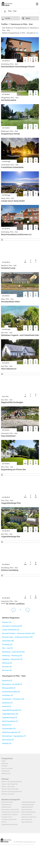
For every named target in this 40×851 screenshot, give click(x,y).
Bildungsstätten (7, 802)
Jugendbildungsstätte (10, 824)
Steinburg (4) (7, 663)
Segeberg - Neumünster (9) (12, 659)
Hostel (4, 822)
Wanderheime (6, 807)
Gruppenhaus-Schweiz (10, 814)
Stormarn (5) (7, 670)
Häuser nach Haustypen (10, 789)
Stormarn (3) (7, 667)
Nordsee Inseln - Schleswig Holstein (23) (17, 637)
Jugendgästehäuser (28, 802)
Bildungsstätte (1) (8, 688)
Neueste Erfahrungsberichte (12, 791)
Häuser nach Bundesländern (12, 781)
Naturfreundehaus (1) (10, 721)
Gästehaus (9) (7, 703)
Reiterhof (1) (6, 725)
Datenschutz (6, 773)
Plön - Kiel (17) (7, 648)
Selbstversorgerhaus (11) (11, 732)
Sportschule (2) (8, 740)
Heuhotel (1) (6, 706)
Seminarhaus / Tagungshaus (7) (14, 736)
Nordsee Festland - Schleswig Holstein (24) (18, 633)
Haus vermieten (7, 768)
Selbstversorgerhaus (28, 817)
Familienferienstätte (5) (11, 692)
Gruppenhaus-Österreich (10, 812)
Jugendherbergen (27, 804)
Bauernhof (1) (7, 681)
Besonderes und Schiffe (10, 809)
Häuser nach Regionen (10, 784)
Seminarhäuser (26, 819)
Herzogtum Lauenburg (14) (12, 626)
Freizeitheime (6, 804)
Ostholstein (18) (8, 641)
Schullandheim (26, 814)
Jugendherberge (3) (9, 717)
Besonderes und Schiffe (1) (12, 684)
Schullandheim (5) (9, 729)
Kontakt (4, 766)
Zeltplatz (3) (6, 743)
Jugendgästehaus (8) (10, 714)
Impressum (6, 771)
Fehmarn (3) (6, 622)
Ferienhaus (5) (7, 695)
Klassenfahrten (26, 809)
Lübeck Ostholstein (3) (10, 630)
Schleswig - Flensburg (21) (12, 656)
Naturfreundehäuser (28, 812)
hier (37, 33)
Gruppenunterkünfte (9, 819)
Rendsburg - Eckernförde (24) (13, 652)
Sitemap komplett (8, 794)
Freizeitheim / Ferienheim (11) (13, 699)
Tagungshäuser (26, 822)
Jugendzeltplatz (27, 807)
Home (4, 761)
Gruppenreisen (7, 817)
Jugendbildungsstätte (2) (11, 710)
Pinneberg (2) (7, 644)
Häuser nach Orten (8, 786)
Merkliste (5, 763)
